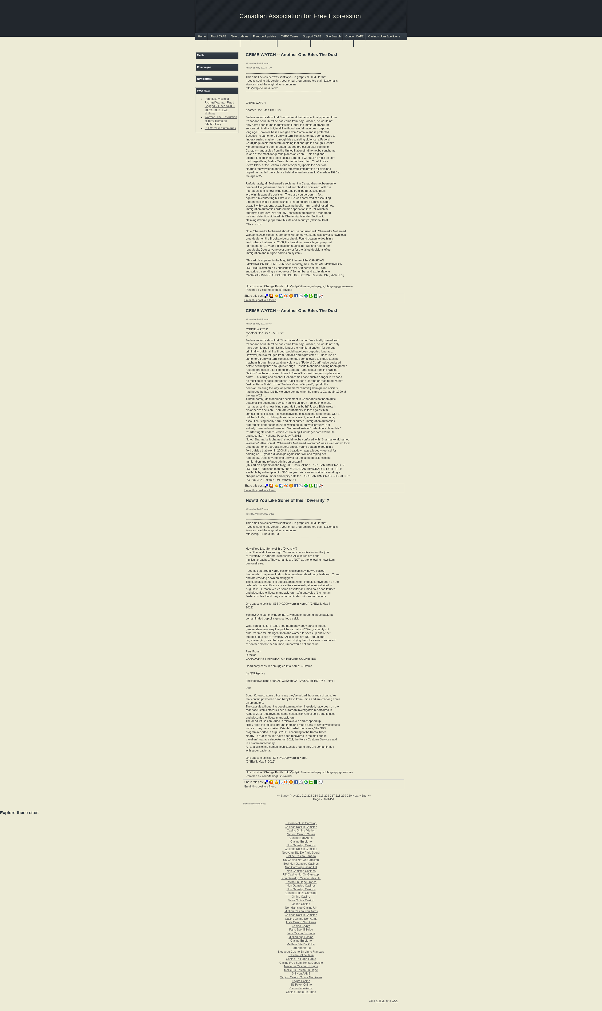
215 (321, 795)
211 (298, 795)
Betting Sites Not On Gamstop (332, 43)
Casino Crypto (301, 926)
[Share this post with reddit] (321, 296)
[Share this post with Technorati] (311, 296)
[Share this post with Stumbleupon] (306, 296)
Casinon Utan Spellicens (384, 36)
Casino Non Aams (301, 837)
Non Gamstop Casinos (294, 43)
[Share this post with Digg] (301, 296)
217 (332, 795)
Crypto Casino (301, 981)
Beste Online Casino (301, 900)
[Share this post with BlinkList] (286, 296)
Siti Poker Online (301, 984)
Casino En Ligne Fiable (301, 959)
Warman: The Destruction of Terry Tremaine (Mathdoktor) (221, 121)
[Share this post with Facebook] (296, 296)
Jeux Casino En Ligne (301, 933)
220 (349, 795)
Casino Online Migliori (301, 830)
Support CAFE (312, 36)
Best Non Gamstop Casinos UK (218, 43)
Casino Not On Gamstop (301, 823)
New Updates (239, 36)
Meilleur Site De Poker (301, 944)
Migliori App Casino (301, 937)
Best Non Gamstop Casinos (301, 863)
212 (304, 795)
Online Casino (301, 896)
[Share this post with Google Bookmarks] (281, 296)
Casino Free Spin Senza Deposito (301, 962)
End (364, 795)
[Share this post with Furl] (271, 296)
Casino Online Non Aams (301, 918)
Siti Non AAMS (301, 973)
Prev (293, 795)
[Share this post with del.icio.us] (267, 296)
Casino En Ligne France (301, 882)
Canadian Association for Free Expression (300, 16)
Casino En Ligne (301, 841)
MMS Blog (260, 804)
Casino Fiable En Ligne (301, 992)
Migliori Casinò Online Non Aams (301, 977)
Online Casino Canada (301, 856)
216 (326, 795)
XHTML (380, 1001)
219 (343, 795)
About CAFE (218, 36)
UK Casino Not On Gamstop (301, 860)
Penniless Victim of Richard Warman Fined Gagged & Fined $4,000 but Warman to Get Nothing (220, 106)
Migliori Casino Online (301, 834)
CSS (395, 1001)
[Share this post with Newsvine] (316, 296)
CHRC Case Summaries (220, 128)
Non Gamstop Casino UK (301, 867)
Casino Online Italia (301, 955)
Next (355, 795)
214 (315, 795)
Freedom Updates (264, 36)
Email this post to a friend (260, 300)
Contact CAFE (354, 36)
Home (202, 36)
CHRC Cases (289, 36)
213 (309, 795)
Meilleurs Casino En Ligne (301, 970)
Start (284, 795)
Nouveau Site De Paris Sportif (301, 852)
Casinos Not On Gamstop (259, 43)
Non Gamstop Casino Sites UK (301, 878)
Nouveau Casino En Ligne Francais (301, 951)
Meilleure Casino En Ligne (301, 966)
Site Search (333, 36)
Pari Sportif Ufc (301, 948)
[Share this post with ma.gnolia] (291, 296)
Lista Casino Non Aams (301, 922)
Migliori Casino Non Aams (301, 911)
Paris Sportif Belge (301, 929)
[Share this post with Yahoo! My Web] (276, 296)
